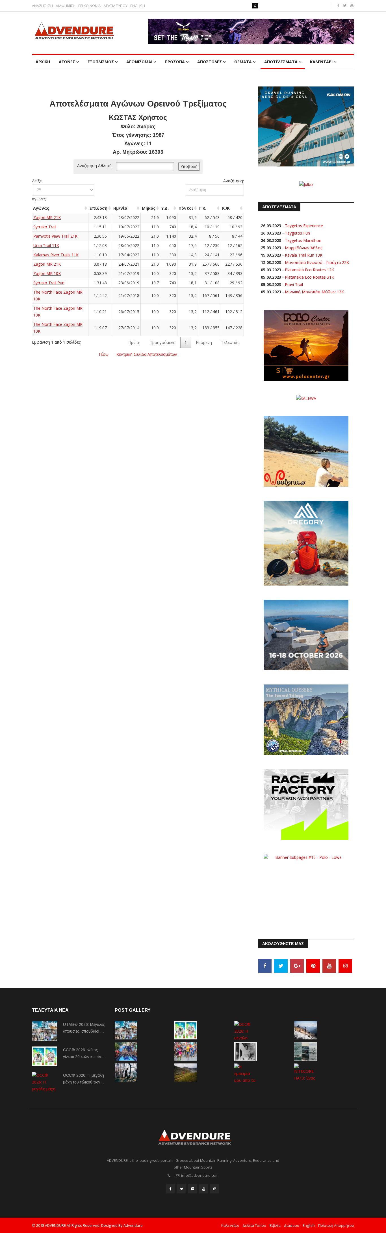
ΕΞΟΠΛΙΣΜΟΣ (101, 61)
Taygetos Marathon (303, 240)
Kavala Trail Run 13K (303, 255)
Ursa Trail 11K (46, 245)
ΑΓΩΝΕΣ (67, 61)
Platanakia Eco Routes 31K (309, 277)
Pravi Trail (294, 284)
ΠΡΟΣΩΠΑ (175, 61)
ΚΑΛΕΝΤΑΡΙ (321, 61)
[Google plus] (297, 966)
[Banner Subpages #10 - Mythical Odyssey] (306, 719)
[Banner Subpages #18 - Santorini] (306, 634)
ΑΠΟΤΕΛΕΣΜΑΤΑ (281, 61)
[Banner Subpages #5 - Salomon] (306, 126)
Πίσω (104, 354)
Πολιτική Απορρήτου (336, 1225)
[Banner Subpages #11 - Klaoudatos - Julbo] (306, 184)
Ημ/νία (120, 208)
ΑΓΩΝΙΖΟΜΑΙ (139, 61)
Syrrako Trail (44, 226)
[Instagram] (345, 966)
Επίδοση (98, 208)
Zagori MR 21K (47, 217)
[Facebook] (265, 966)
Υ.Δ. (165, 208)
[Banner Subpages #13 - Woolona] (306, 451)
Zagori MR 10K (47, 273)
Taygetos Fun (297, 233)
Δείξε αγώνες (38, 189)
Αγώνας (41, 208)
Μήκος (148, 208)
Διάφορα (291, 1225)
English (309, 1225)
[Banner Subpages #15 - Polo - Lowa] (306, 889)
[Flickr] (192, 1188)
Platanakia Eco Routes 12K (309, 269)
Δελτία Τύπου (254, 1225)
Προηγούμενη (162, 342)
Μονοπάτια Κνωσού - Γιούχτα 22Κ (317, 262)
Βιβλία (275, 1225)
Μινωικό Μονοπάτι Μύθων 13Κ (314, 291)
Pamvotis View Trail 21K (55, 236)
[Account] (255, 5)
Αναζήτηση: (233, 180)
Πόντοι (186, 208)
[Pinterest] (313, 966)
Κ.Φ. (226, 208)
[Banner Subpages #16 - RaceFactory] (306, 804)
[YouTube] (329, 966)
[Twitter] (281, 966)
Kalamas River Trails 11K (56, 254)
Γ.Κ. (202, 208)
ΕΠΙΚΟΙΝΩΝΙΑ (89, 6)
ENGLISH (137, 6)
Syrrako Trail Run (48, 282)
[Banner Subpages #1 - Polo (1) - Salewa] (251, 31)
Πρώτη (134, 342)
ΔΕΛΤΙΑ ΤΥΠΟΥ (115, 6)
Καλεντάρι (230, 1225)
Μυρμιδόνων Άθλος (303, 247)
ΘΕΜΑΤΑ (243, 61)
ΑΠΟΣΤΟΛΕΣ (209, 61)
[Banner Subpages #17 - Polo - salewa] (306, 398)
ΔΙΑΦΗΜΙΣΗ (65, 6)
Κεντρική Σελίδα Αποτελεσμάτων (146, 354)
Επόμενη (204, 342)
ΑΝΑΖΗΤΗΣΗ (42, 6)
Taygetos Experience (304, 225)
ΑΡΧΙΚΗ (43, 61)
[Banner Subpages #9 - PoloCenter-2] (306, 344)
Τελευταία (230, 342)
